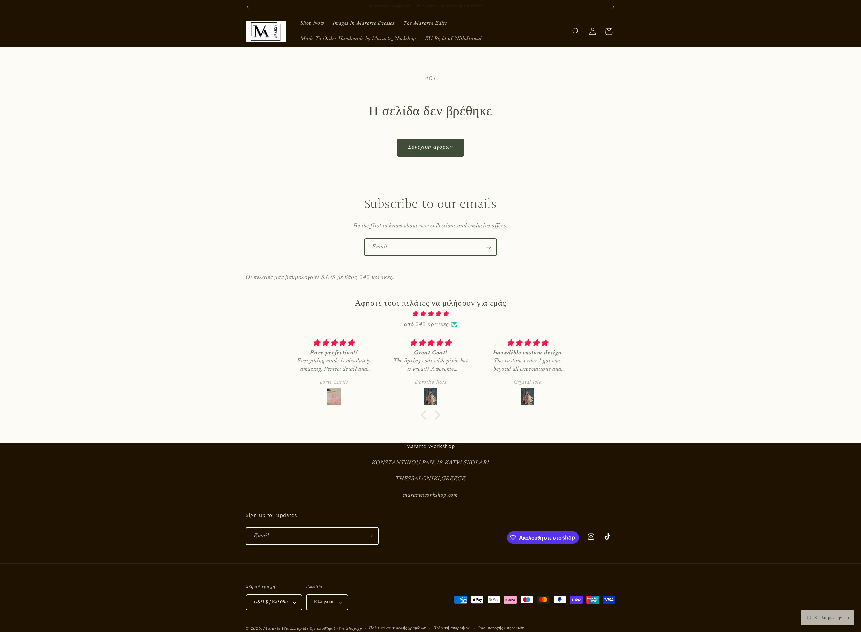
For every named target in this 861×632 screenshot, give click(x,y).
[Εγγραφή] (488, 247)
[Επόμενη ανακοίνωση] (613, 7)
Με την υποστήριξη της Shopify (332, 629)
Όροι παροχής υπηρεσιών (501, 628)
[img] (430, 314)
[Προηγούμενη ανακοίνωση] (247, 7)
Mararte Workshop (282, 629)
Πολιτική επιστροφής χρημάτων (397, 628)
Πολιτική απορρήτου (452, 628)
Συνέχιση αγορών (430, 147)
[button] (576, 31)
